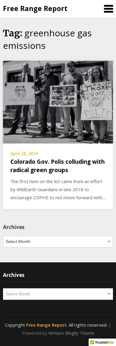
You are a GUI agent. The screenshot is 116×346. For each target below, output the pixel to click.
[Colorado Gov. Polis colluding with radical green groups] (58, 102)
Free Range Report (35, 8)
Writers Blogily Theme (71, 333)
